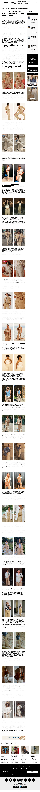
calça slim (17, 280)
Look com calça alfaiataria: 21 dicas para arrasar (25, 758)
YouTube (18, 780)
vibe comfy (11, 248)
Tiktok (10, 780)
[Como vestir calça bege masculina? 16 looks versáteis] (15, 750)
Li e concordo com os (33, 70)
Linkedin (33, 780)
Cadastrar (33, 66)
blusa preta (23, 463)
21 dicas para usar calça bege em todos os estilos (34, 758)
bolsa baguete (20, 561)
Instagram (6, 780)
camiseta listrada (9, 620)
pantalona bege (12, 405)
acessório (21, 192)
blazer (10, 124)
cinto (8, 254)
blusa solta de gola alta (20, 92)
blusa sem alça (8, 375)
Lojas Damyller (24, 3)
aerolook (8, 686)
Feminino (33, 58)
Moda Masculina (25, 1)
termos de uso (34, 70)
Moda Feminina (17, 1)
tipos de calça (12, 26)
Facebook (14, 780)
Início (3, 8)
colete (13, 343)
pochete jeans (23, 158)
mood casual (12, 619)
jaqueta (20, 97)
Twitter (21, 780)
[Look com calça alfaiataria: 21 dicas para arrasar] (25, 750)
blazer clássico (22, 525)
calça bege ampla (19, 593)
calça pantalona (4, 93)
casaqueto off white (16, 496)
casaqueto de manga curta (9, 185)
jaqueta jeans (15, 653)
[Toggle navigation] (37, 3)
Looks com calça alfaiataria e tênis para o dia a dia (4, 758)
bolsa (3, 192)
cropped (3, 185)
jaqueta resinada (14, 685)
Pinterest (29, 780)
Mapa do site (20, 790)
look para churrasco (6, 404)
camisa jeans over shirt (14, 464)
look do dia (8, 279)
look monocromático (14, 184)
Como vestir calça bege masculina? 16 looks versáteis (14, 758)
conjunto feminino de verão (6, 186)
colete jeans (7, 405)
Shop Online (17, 3)
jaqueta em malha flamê (9, 281)
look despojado (21, 221)
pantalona (12, 218)
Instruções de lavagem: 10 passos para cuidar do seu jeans (33, 28)
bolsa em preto (11, 254)
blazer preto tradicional (19, 625)
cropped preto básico (21, 435)
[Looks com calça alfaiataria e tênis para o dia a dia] (5, 750)
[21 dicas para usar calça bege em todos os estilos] (35, 750)
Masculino (34, 59)
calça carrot (20, 685)
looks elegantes (8, 123)
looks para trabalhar (12, 651)
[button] (28, 80)
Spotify (25, 780)
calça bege (18, 20)
